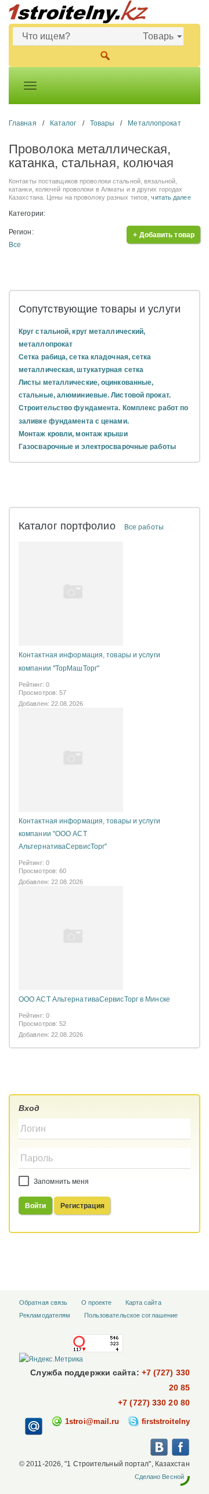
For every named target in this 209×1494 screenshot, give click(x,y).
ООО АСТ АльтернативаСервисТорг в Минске (94, 999)
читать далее (170, 197)
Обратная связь (43, 1302)
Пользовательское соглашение (131, 1315)
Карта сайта (143, 1302)
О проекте (96, 1302)
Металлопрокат (154, 123)
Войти (35, 1206)
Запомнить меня (60, 1181)
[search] (105, 55)
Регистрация (82, 1206)
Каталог (63, 123)
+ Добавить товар (163, 235)
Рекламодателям (44, 1315)
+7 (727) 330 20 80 (154, 1402)
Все (15, 245)
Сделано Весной (159, 1476)
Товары (102, 123)
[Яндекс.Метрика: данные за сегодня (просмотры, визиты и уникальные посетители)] (51, 1359)
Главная (23, 123)
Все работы (144, 527)
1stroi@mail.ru (92, 1421)
